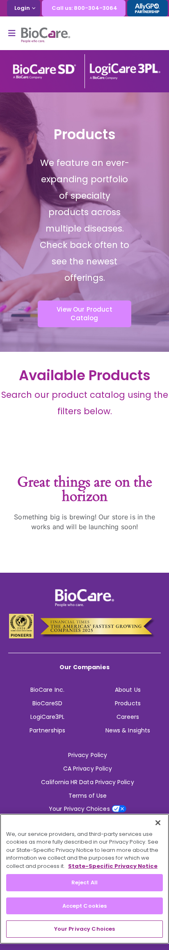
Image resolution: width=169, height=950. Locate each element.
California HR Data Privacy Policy (87, 782)
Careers (127, 717)
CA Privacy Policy (87, 768)
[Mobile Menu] (14, 33)
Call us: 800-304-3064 (84, 8)
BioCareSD (47, 703)
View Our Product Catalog (84, 313)
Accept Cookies (84, 906)
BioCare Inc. (47, 690)
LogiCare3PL (47, 717)
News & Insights (127, 730)
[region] (84, 879)
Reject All (84, 882)
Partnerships (47, 730)
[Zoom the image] (44, 66)
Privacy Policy (87, 755)
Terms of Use (88, 796)
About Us (128, 690)
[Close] (158, 823)
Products (128, 703)
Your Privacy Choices (84, 929)
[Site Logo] (45, 35)
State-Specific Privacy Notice (113, 866)
